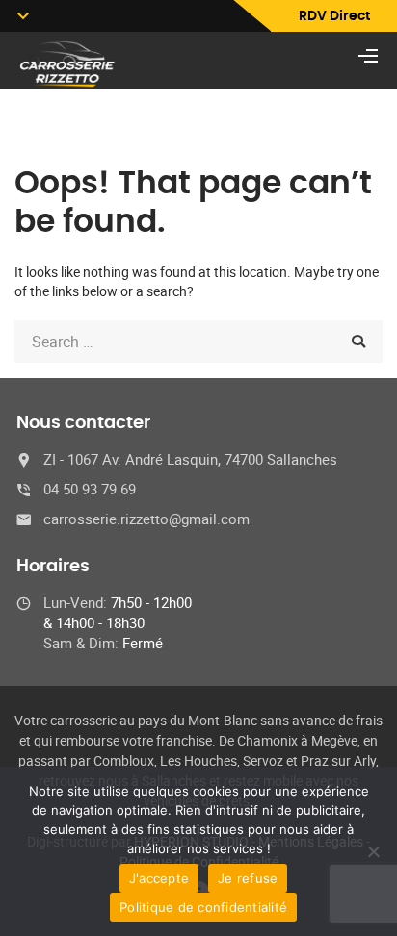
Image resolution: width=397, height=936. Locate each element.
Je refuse (248, 878)
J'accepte (159, 878)
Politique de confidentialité (203, 907)
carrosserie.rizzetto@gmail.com (146, 518)
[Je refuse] (373, 851)
